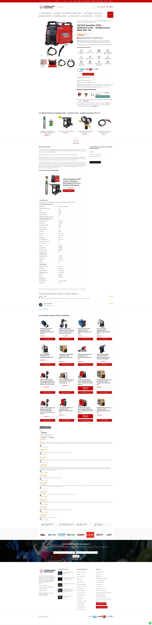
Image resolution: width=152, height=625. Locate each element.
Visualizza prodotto (68, 190)
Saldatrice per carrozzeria (97, 87)
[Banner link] (43, 535)
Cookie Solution (99, 576)
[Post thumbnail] (60, 573)
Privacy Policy (98, 574)
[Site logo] (47, 6)
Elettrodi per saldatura (81, 576)
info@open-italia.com (50, 1)
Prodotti (81, 20)
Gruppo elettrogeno (81, 603)
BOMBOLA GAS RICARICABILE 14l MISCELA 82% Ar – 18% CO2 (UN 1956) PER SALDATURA (47, 132)
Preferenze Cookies (100, 572)
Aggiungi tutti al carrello (103, 96)
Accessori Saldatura (81, 592)
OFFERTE (110, 14)
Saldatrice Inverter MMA (81, 572)
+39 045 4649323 (42, 1)
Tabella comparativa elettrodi (101, 590)
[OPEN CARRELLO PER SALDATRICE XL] (66, 122)
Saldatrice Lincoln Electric (101, 85)
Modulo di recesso (101, 603)
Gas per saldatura (80, 588)
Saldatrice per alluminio (87, 87)
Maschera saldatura (81, 590)
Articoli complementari (81, 594)
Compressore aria (80, 605)
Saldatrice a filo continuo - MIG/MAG (91, 20)
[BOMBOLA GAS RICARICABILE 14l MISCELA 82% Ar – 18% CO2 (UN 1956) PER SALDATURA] (47, 122)
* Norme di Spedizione (100, 580)
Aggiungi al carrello (88, 74)
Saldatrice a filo (80, 580)
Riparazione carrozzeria (92, 84)
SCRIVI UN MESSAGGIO (95, 162)
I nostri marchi (84, 84)
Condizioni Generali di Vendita (102, 578)
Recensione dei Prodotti (100, 588)
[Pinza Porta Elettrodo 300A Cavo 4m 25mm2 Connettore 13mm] (104, 122)
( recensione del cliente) (87, 33)
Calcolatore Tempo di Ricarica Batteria (103, 598)
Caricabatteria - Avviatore (82, 600)
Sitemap (97, 600)
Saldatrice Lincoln (80, 574)
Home (78, 20)
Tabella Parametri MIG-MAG (101, 596)
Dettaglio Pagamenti (100, 582)
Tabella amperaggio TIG (100, 594)
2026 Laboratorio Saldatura (43, 616)
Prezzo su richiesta (85, 388)
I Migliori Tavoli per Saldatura (68, 583)
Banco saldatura (80, 598)
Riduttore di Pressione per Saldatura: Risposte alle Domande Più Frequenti (68, 590)
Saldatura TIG (79, 578)
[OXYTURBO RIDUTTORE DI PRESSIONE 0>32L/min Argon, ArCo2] (85, 122)
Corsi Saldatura (99, 586)
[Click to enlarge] (41, 55)
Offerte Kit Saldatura (81, 609)
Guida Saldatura (99, 584)
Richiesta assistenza (101, 607)
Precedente (43, 437)
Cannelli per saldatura (81, 607)
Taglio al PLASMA (80, 582)
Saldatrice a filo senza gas (90, 85)
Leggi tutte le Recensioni (43, 309)
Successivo (51, 437)
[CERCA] (94, 7)
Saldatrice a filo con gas (101, 84)
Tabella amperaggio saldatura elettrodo (103, 592)
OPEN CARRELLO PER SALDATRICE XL (66, 131)
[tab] (76, 142)
